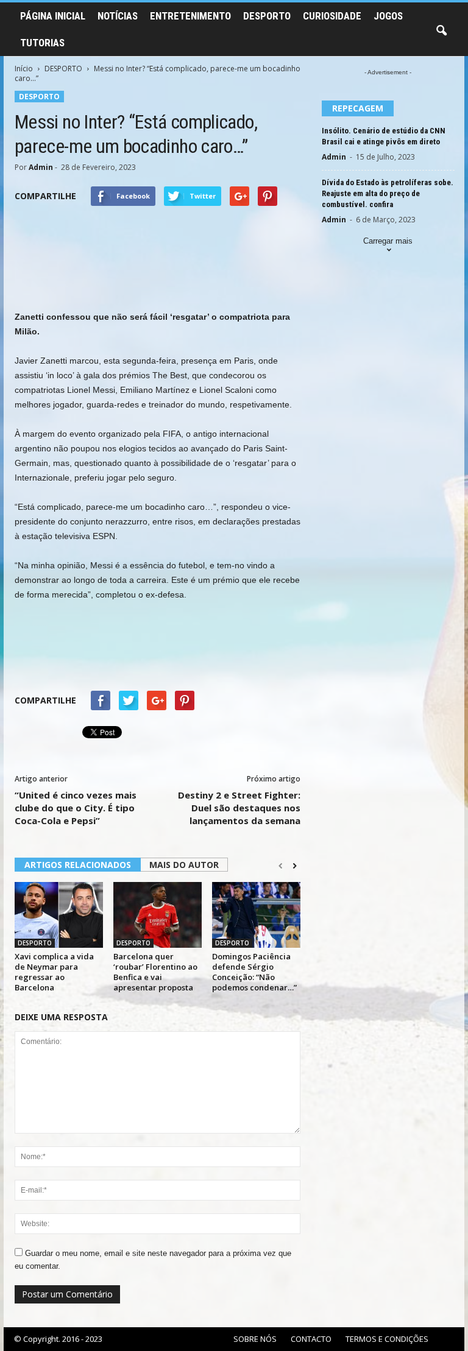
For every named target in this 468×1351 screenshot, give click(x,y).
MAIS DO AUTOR (184, 864)
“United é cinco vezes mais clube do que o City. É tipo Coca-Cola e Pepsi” (75, 808)
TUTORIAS (42, 43)
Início (24, 68)
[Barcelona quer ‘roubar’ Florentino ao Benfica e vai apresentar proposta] (157, 915)
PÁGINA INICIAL (52, 16)
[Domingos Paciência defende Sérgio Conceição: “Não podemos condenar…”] (256, 915)
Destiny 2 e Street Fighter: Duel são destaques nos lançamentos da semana (239, 808)
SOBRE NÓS (255, 1338)
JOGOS (388, 16)
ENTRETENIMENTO (190, 16)
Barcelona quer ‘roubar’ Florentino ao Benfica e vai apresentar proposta (155, 972)
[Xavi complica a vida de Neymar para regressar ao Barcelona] (59, 915)
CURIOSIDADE (332, 16)
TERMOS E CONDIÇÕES (387, 1338)
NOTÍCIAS (118, 16)
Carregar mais (388, 240)
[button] (441, 31)
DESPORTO (267, 16)
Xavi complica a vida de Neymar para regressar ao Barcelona (54, 972)
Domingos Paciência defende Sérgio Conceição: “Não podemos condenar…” (254, 972)
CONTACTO (311, 1338)
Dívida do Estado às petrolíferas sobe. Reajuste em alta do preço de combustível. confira (387, 193)
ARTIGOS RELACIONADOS (77, 864)
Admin (41, 167)
